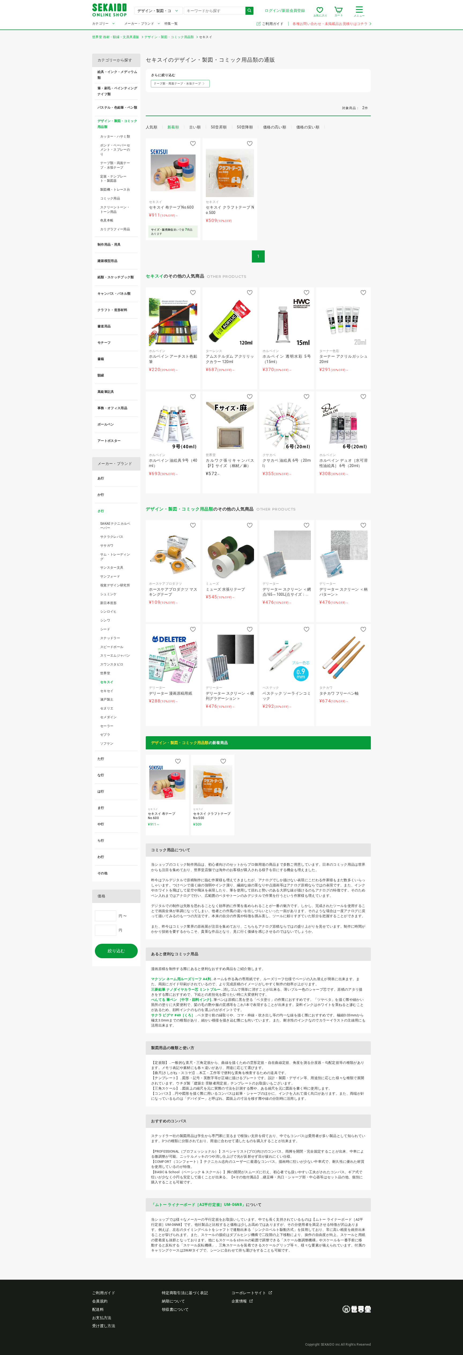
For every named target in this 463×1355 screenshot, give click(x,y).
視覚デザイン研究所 (115, 585)
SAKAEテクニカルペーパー (115, 526)
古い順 (195, 127)
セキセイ (106, 691)
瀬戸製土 (106, 699)
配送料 (98, 1309)
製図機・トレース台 (115, 189)
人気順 (151, 127)
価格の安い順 (307, 127)
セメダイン (108, 717)
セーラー (106, 726)
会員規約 (99, 1301)
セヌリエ (106, 708)
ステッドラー (110, 638)
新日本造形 (108, 603)
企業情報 (239, 1301)
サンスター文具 (111, 567)
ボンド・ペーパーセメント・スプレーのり (115, 149)
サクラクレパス (111, 537)
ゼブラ (105, 734)
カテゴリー (100, 23)
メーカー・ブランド (139, 23)
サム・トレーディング (115, 557)
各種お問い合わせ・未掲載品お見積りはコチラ (330, 24)
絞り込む (116, 951)
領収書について (175, 1309)
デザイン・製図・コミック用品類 (179, 509)
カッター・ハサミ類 (115, 136)
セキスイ (155, 276)
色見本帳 (106, 220)
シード (105, 629)
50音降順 (245, 127)
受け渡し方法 (103, 1326)
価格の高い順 (274, 127)
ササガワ (106, 545)
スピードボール (111, 647)
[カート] (338, 12)
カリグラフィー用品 (115, 229)
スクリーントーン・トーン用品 (115, 209)
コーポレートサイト (249, 1293)
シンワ (105, 620)
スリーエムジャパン (115, 655)
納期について (173, 1301)
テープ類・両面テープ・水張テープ (115, 165)
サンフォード (110, 576)
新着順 (173, 127)
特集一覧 (171, 23)
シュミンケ (108, 594)
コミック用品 (110, 198)
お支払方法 (101, 1318)
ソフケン (106, 743)
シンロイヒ (108, 611)
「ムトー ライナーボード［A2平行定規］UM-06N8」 (198, 1204)
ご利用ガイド (273, 24)
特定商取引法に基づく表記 (185, 1293)
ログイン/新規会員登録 (285, 10)
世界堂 (105, 673)
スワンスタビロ (111, 664)
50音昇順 (219, 127)
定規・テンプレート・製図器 (113, 179)
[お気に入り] (319, 12)
